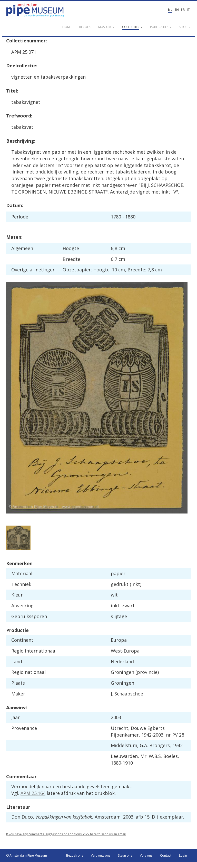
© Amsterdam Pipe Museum (26, 855)
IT (188, 9)
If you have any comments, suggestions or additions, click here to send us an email (66, 834)
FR (183, 9)
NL (170, 9)
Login (183, 855)
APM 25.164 (33, 793)
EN (176, 9)
